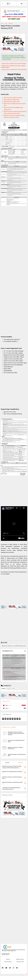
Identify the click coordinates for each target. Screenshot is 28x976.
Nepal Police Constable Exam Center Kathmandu (14, 69)
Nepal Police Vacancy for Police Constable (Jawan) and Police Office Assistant (16, 733)
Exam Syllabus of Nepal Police (11, 99)
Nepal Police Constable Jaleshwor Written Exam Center (12, 663)
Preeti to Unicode (8, 961)
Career (6, 23)
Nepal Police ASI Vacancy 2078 (12, 101)
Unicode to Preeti (20, 961)
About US (8, 959)
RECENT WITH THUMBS (9, 727)
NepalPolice (11, 23)
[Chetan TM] (9, 4)
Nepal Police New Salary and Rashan (13, 97)
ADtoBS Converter (20, 959)
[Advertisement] (14, 271)
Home (2, 23)
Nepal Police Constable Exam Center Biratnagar (14, 63)
